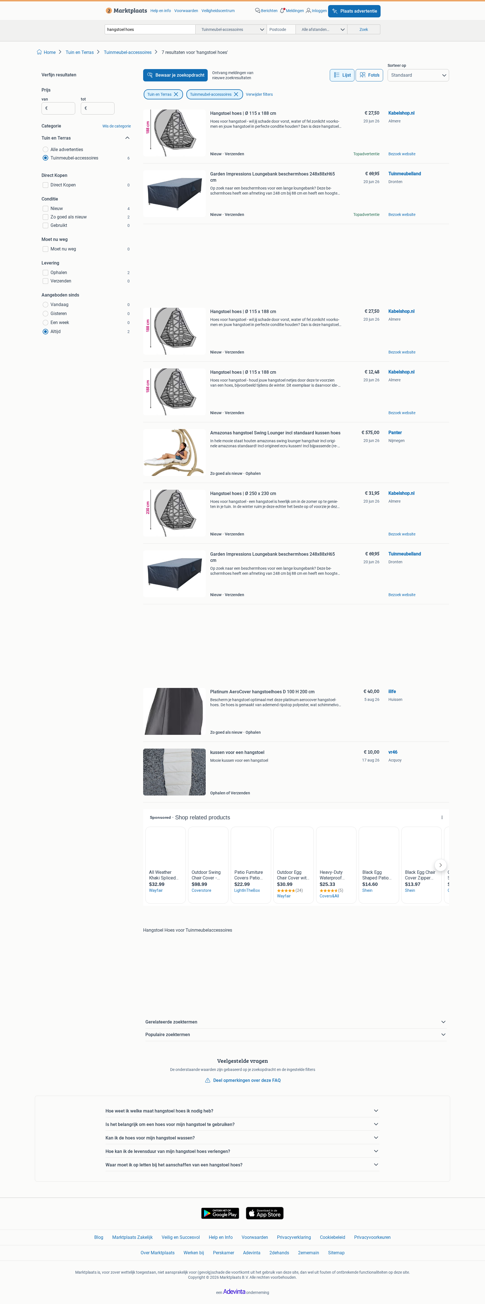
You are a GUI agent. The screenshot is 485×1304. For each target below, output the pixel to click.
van (45, 99)
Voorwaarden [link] (186, 10)
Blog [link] (98, 1237)
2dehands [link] (279, 1252)
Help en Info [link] (221, 1237)
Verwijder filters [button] (259, 94)
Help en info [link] (160, 10)
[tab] (342, 75)
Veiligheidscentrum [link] (218, 10)
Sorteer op (397, 65)
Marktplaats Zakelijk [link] (132, 1237)
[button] (291, 10)
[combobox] (150, 29)
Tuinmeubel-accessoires (211, 94)
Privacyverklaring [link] (294, 1237)
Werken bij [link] (194, 1252)
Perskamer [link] (223, 1252)
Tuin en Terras (159, 94)
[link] (125, 10)
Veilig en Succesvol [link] (181, 1237)
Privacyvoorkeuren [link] (372, 1237)
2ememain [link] (308, 1252)
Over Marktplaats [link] (158, 1252)
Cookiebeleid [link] (332, 1237)
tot (83, 99)
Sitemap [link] (336, 1252)
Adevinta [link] (251, 1252)
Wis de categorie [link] (116, 126)
